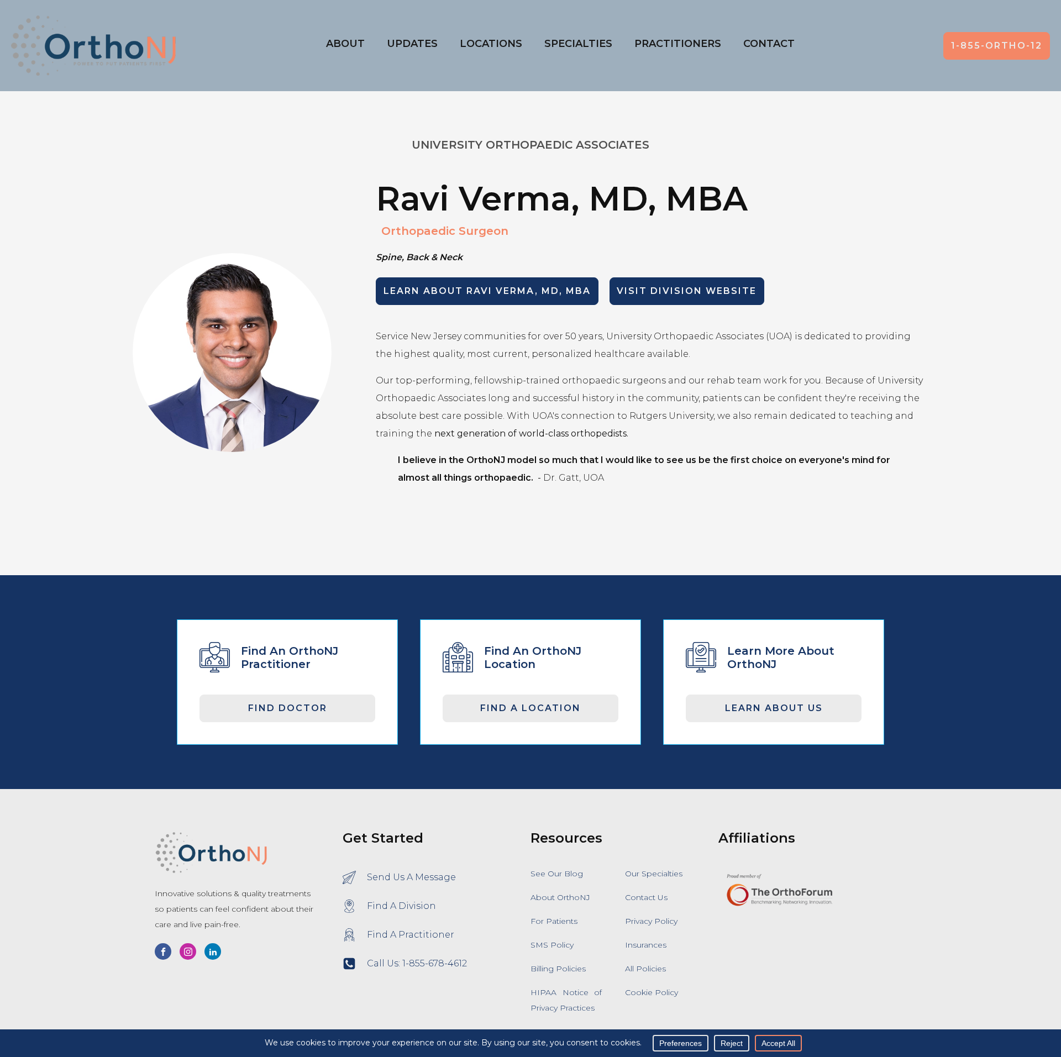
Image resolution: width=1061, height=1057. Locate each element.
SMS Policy (552, 945)
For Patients (553, 921)
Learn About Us (774, 708)
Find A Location (530, 708)
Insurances (645, 945)
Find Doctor (287, 708)
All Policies (645, 969)
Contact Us (646, 897)
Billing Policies (558, 969)
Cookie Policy (651, 992)
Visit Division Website (687, 291)
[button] (491, 46)
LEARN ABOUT (487, 291)
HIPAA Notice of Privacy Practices (566, 1000)
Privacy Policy (651, 921)
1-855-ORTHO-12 (996, 45)
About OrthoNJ (560, 897)
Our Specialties (653, 874)
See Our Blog (556, 874)
